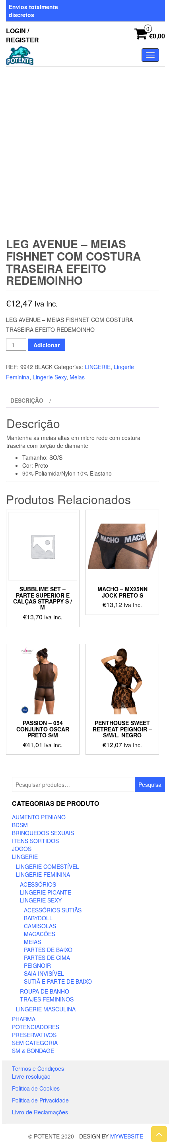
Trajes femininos (47, 999)
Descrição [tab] (26, 400)
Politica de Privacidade (40, 1100)
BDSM (20, 825)
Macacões (39, 934)
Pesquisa (149, 784)
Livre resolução (31, 1076)
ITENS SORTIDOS (35, 841)
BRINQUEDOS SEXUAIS (43, 833)
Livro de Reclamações (40, 1112)
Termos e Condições (38, 1068)
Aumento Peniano (39, 817)
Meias (77, 377)
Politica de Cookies (36, 1088)
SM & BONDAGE (33, 1051)
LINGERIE (98, 367)
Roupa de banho (44, 991)
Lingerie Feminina (43, 874)
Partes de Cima (47, 957)
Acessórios (38, 884)
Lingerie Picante (45, 892)
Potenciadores (35, 1027)
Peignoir (37, 965)
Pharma (23, 1019)
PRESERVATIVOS (34, 1035)
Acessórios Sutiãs (53, 910)
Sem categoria (35, 1043)
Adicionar (46, 345)
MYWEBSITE (126, 1136)
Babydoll (38, 918)
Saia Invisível (44, 973)
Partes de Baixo (48, 950)
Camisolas (40, 926)
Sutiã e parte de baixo (58, 981)
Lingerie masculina (46, 1009)
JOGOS (21, 849)
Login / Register (22, 35)
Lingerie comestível (47, 866)
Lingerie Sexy (49, 377)
